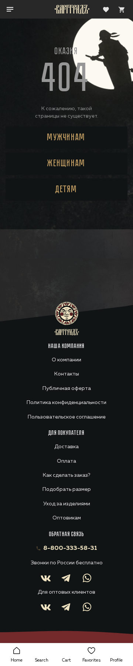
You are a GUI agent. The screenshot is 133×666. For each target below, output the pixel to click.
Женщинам (66, 164)
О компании (66, 359)
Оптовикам (66, 518)
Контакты (66, 374)
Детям (66, 190)
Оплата (66, 461)
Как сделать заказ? (66, 475)
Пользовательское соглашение (67, 417)
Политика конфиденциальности (66, 402)
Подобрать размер (66, 489)
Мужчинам (66, 138)
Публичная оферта (66, 388)
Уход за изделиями (66, 503)
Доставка (66, 446)
